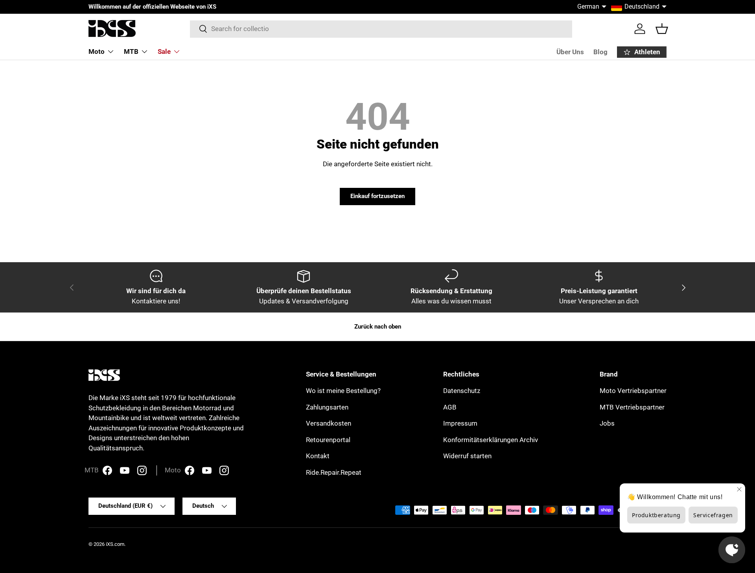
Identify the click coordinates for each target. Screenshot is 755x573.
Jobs (607, 423)
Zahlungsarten (327, 407)
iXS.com (115, 544)
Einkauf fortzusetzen (377, 196)
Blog (600, 52)
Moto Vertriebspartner (633, 391)
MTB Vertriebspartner (632, 407)
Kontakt (318, 456)
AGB (450, 407)
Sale (164, 51)
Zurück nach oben (377, 326)
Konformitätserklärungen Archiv (490, 440)
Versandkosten (328, 423)
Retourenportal (328, 440)
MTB (131, 51)
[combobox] (381, 28)
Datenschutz (461, 391)
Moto (96, 51)
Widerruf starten (467, 456)
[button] (661, 28)
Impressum (460, 423)
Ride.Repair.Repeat (333, 472)
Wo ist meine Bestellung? (343, 391)
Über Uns (570, 52)
